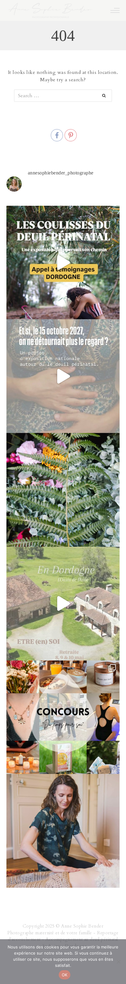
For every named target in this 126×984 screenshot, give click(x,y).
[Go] (107, 95)
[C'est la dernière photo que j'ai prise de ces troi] (63, 490)
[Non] (118, 962)
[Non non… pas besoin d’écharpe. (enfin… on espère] (63, 603)
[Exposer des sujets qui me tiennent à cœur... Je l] (63, 376)
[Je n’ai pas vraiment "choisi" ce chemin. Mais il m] (63, 831)
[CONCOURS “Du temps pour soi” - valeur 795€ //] (63, 717)
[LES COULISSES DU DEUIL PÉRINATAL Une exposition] (63, 263)
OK (65, 974)
